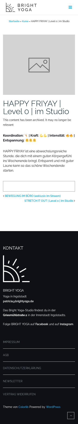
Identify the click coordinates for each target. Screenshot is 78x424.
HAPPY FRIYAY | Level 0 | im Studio (36, 107)
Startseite (14, 21)
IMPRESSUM (11, 342)
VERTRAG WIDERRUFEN (19, 394)
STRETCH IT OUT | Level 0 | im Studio (48, 200)
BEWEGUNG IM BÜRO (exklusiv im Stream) (33, 196)
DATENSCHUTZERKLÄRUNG (22, 368)
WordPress (53, 407)
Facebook (41, 324)
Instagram (66, 324)
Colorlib (23, 407)
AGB (6, 355)
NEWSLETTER (12, 381)
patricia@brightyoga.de (18, 301)
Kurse (25, 21)
